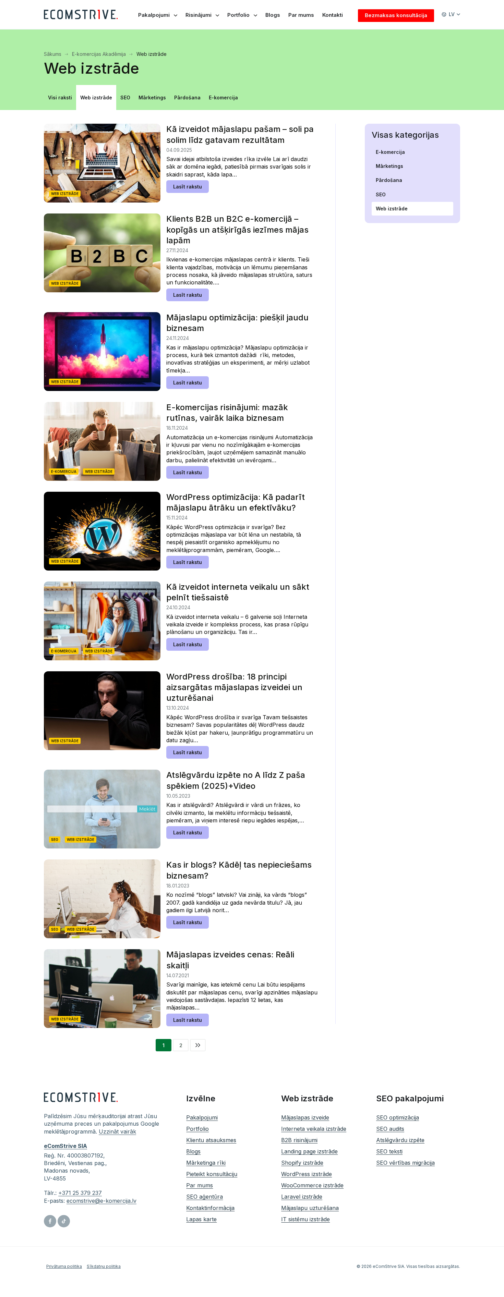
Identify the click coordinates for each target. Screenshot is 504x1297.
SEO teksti (389, 1151)
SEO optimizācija (397, 1117)
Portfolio (238, 15)
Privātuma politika (64, 1266)
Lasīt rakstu (187, 186)
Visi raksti (60, 97)
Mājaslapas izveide (305, 1117)
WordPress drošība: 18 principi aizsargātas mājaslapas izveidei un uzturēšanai (234, 687)
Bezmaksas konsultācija (396, 15)
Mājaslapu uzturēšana (310, 1207)
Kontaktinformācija (210, 1207)
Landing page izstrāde (309, 1151)
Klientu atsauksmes (211, 1140)
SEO (125, 97)
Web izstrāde (96, 97)
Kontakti (332, 15)
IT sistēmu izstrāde (305, 1219)
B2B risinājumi (299, 1140)
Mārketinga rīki (206, 1162)
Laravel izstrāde (301, 1196)
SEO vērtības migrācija (405, 1162)
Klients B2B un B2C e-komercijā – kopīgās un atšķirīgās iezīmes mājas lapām (237, 229)
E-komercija (223, 97)
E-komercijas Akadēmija (99, 54)
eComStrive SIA (65, 1146)
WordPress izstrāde (306, 1174)
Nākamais (198, 1045)
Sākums (53, 54)
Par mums (301, 15)
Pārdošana (187, 97)
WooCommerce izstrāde (312, 1185)
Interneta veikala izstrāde (313, 1128)
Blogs (272, 15)
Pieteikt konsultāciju (211, 1174)
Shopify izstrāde (302, 1162)
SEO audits (390, 1128)
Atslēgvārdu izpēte (400, 1140)
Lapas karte (201, 1219)
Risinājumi (198, 15)
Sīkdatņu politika (104, 1266)
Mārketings (152, 97)
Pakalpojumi (154, 15)
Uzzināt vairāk (117, 1131)
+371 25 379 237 (80, 1193)
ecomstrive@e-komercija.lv (101, 1200)
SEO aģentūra (204, 1196)
